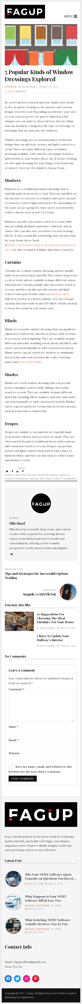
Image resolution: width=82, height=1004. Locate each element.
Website (14, 753)
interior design (48, 475)
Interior (11, 86)
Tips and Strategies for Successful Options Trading (36, 575)
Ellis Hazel (30, 86)
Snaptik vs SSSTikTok (39, 594)
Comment (16, 689)
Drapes (32, 475)
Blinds (9, 475)
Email (14, 740)
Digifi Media (27, 997)
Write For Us (13, 966)
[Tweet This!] (7, 471)
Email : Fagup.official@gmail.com (25, 962)
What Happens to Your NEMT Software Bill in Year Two (13, 902)
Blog (28, 883)
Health (30, 905)
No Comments (17, 91)
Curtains (20, 475)
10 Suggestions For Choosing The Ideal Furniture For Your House (19, 621)
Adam (40, 883)
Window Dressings (65, 478)
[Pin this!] (23, 471)
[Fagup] (25, 17)
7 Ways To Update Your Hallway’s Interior (53, 638)
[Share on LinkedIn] (17, 471)
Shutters (46, 478)
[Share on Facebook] (12, 471)
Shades (34, 478)
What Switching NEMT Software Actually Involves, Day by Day (13, 926)
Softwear (42, 905)
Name (13, 726)
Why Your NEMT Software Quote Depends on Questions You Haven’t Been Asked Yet (13, 879)
